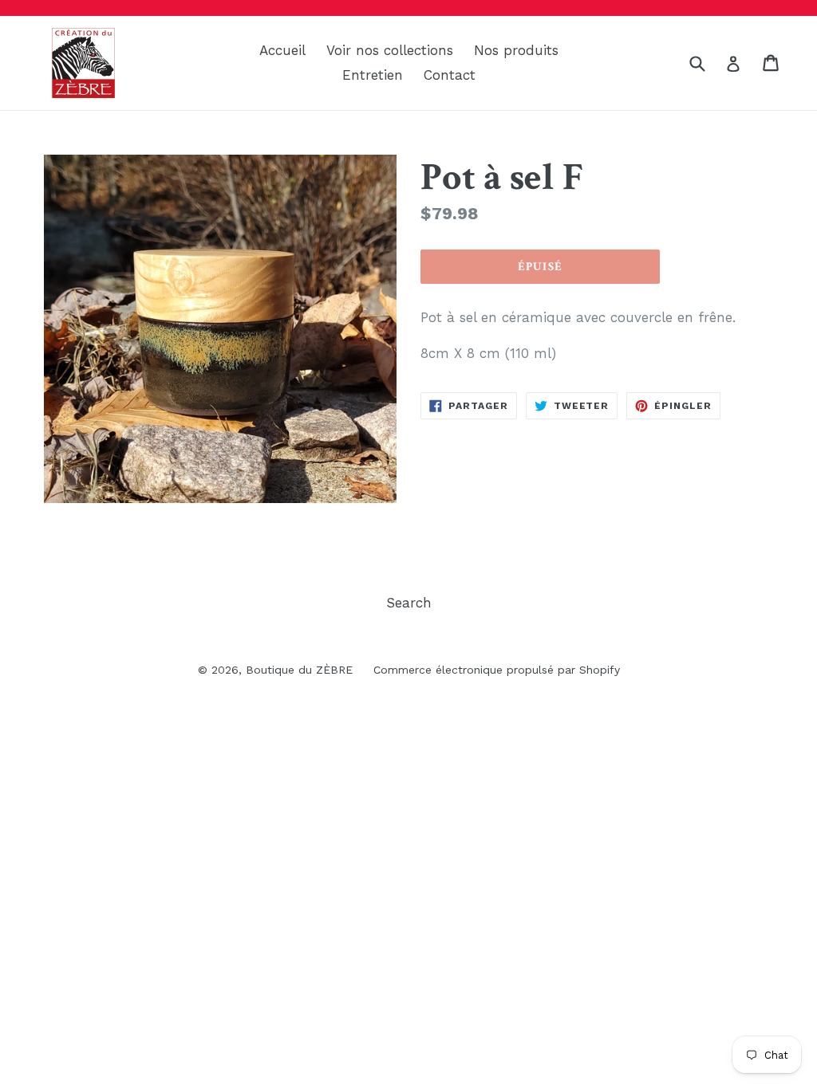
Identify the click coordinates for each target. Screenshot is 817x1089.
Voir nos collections (389, 50)
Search (409, 603)
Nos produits (516, 50)
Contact (450, 75)
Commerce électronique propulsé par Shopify (496, 669)
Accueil (282, 50)
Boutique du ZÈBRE (299, 669)
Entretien (372, 75)
